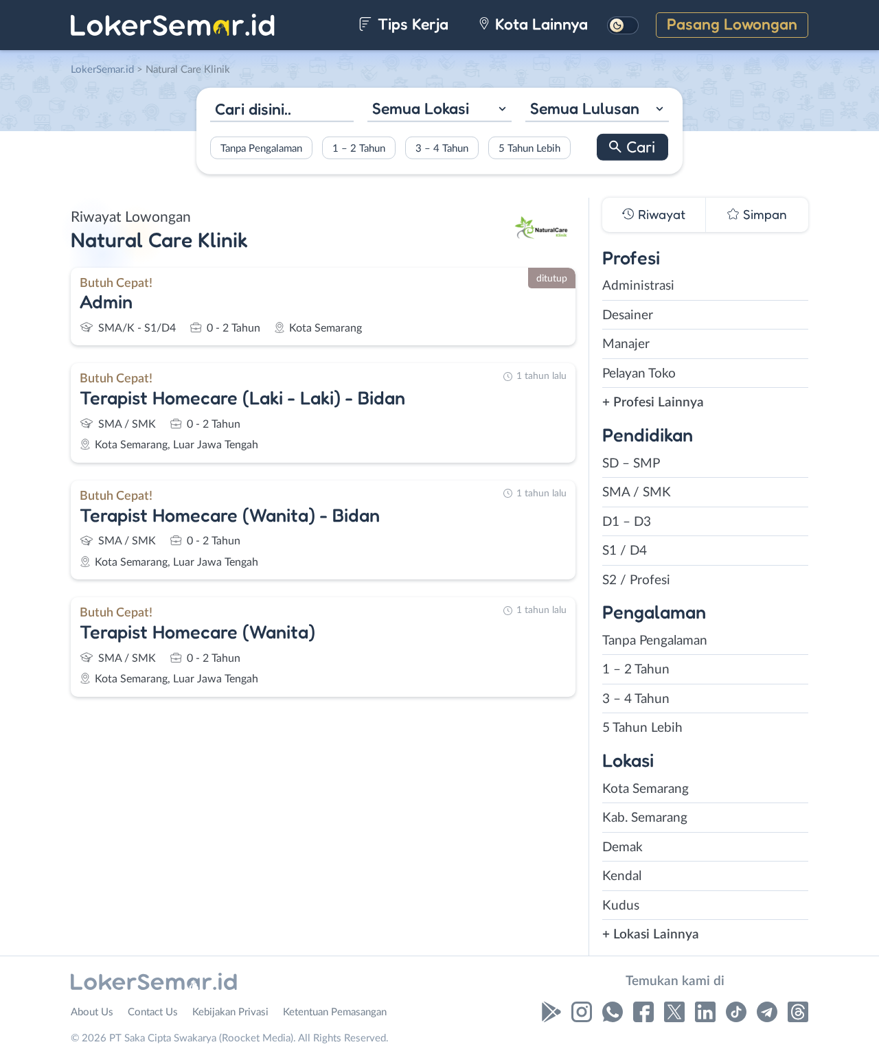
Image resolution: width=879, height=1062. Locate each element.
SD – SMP (631, 463)
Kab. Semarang (644, 817)
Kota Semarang (645, 789)
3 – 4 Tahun (441, 148)
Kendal (621, 876)
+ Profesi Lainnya (653, 402)
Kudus (620, 905)
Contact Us (153, 1012)
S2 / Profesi (636, 580)
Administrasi (638, 285)
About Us (92, 1012)
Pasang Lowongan (732, 23)
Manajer (626, 344)
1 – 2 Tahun (358, 148)
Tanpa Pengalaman (261, 148)
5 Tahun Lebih (529, 148)
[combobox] (439, 110)
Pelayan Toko (639, 373)
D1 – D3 (626, 522)
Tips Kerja (411, 23)
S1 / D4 (624, 550)
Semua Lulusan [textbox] (584, 108)
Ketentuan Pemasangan (335, 1012)
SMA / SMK (636, 492)
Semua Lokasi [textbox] (420, 108)
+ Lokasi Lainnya (650, 934)
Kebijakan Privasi (230, 1012)
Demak (622, 847)
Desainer (627, 315)
